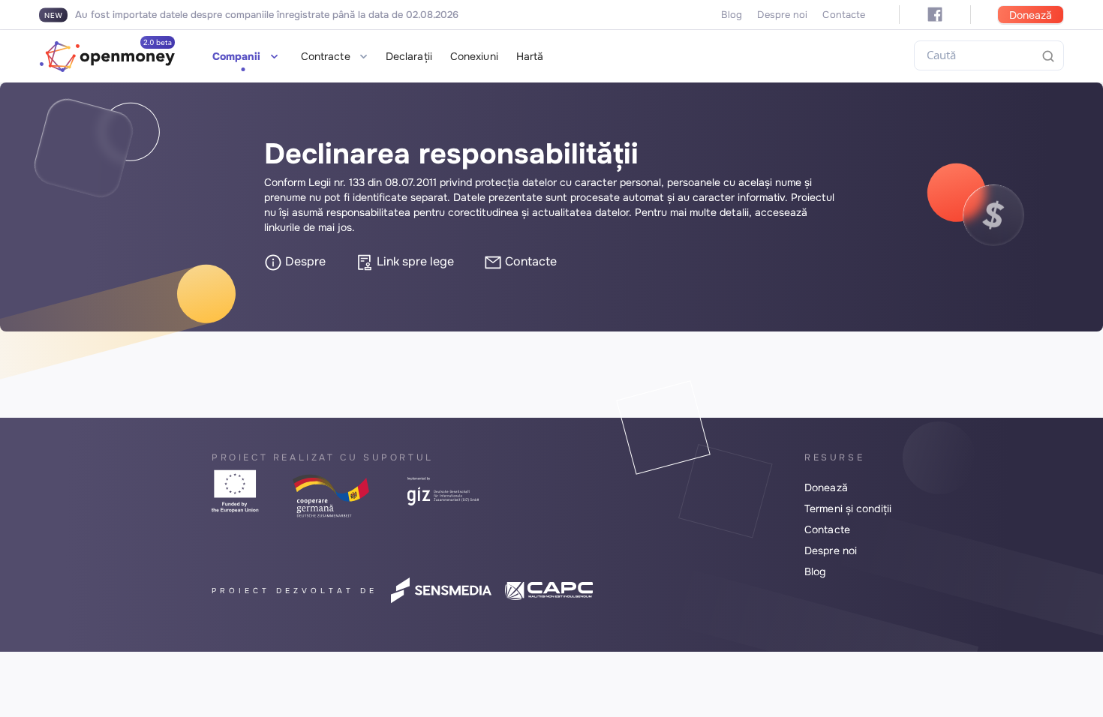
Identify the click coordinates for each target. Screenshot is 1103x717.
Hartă (530, 56)
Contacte (843, 14)
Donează (1030, 15)
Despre (304, 261)
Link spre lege (414, 261)
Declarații (409, 56)
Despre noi (782, 14)
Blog (731, 14)
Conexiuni (474, 56)
